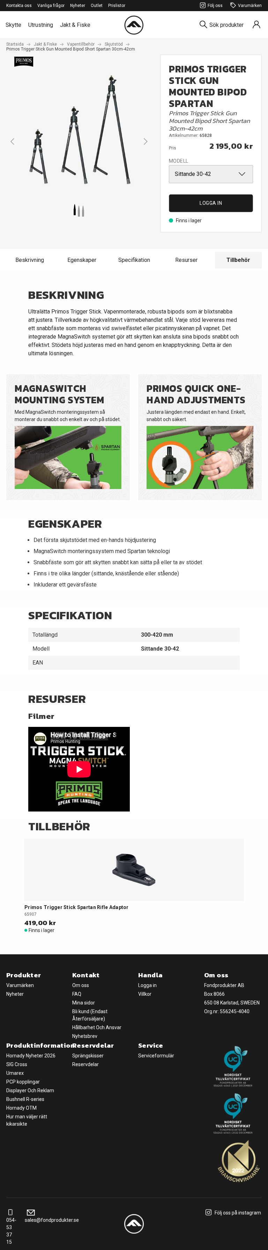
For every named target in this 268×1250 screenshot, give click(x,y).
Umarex (15, 1073)
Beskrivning (29, 260)
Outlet (97, 5)
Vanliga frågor (51, 5)
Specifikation (134, 260)
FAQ (76, 994)
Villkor (144, 994)
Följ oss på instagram (237, 1213)
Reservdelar (85, 1064)
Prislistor (116, 5)
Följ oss (215, 5)
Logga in (211, 203)
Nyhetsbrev (84, 1036)
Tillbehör (238, 260)
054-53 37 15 (11, 1231)
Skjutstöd (114, 44)
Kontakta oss (19, 5)
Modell (178, 161)
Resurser (186, 260)
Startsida (15, 44)
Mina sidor (83, 1003)
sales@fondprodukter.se (52, 1220)
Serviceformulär (156, 1055)
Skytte (13, 25)
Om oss (80, 985)
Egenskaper (81, 260)
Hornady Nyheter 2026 (30, 1055)
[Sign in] (256, 25)
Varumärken (250, 5)
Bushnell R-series (25, 1099)
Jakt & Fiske (75, 25)
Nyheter (77, 5)
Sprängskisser (88, 1055)
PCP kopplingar (23, 1082)
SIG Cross (16, 1064)
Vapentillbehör (81, 44)
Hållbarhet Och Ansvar (96, 1027)
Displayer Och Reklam (30, 1090)
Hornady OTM (21, 1108)
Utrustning (40, 25)
